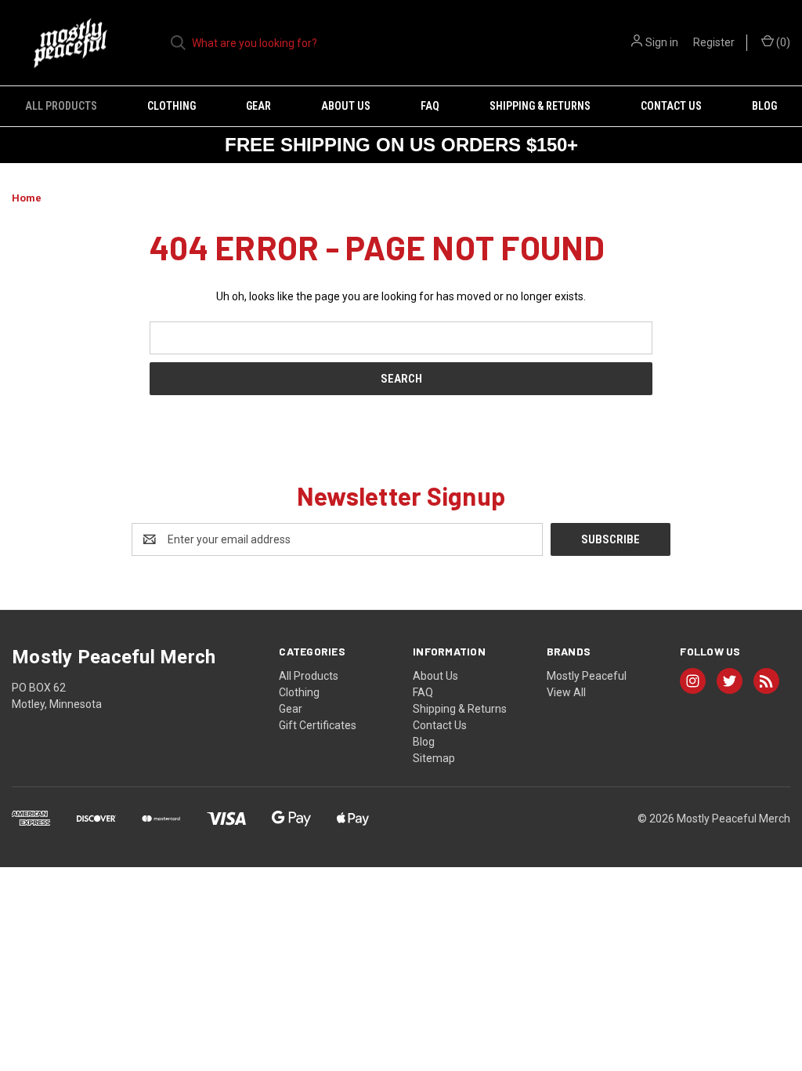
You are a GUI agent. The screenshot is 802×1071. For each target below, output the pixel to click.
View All (566, 692)
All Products (61, 106)
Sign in (661, 42)
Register (714, 42)
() (782, 42)
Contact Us (671, 106)
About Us (345, 106)
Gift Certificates (317, 725)
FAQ (430, 106)
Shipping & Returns (540, 106)
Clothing (171, 106)
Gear (258, 106)
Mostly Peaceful (587, 676)
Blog (764, 106)
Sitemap (434, 758)
